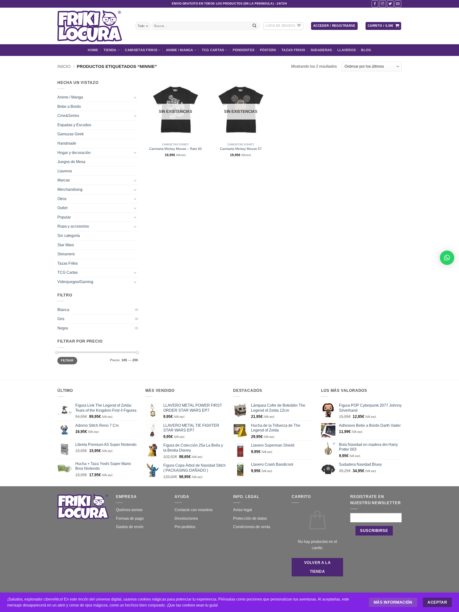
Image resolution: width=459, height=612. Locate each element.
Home (93, 50)
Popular (64, 217)
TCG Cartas (213, 50)
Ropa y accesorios (73, 226)
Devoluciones (186, 518)
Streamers (66, 254)
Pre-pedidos (185, 527)
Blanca (63, 310)
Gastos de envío (129, 527)
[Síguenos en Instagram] (382, 3)
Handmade (66, 143)
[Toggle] (135, 97)
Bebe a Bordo (69, 106)
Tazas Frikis (293, 50)
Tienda (110, 50)
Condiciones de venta (251, 527)
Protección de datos (250, 518)
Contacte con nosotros (194, 510)
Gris (60, 319)
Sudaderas (321, 50)
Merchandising (69, 189)
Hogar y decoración (74, 153)
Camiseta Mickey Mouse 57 (241, 149)
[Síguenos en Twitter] (390, 3)
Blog (366, 50)
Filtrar (67, 360)
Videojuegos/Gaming (75, 282)
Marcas (63, 180)
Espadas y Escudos (74, 125)
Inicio (64, 66)
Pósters (268, 50)
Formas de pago (130, 518)
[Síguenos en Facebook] (375, 3)
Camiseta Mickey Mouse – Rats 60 (175, 149)
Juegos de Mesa (71, 162)
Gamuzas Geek (70, 134)
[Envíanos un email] (397, 3)
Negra (62, 328)
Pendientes (243, 50)
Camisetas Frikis (141, 50)
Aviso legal (242, 510)
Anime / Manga (179, 50)
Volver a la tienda (317, 567)
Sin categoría (68, 236)
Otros (61, 199)
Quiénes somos (129, 510)
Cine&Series (68, 116)
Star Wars (65, 245)
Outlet (62, 208)
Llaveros (346, 50)
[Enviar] (254, 26)
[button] (334, 26)
